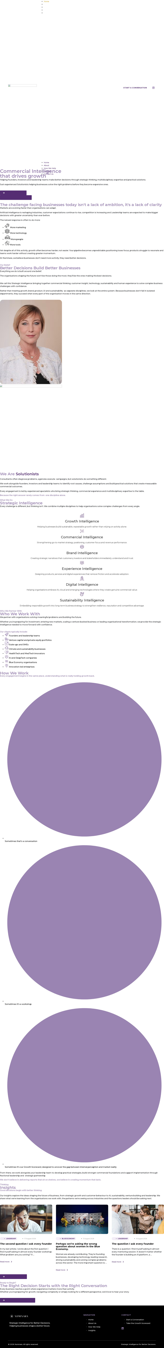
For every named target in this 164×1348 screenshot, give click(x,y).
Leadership (11, 1238)
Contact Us (48, 13)
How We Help (50, 7)
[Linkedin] (153, 88)
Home (46, 1)
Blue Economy (68, 1238)
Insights (47, 10)
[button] (75, 87)
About (46, 4)
